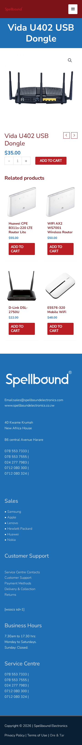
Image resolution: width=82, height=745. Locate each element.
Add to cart (51, 160)
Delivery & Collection (20, 589)
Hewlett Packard (19, 528)
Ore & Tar (57, 735)
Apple (11, 517)
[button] (70, 60)
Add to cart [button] (17, 249)
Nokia (11, 539)
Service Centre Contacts (22, 572)
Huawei (13, 534)
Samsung (14, 511)
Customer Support (18, 577)
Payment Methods (18, 583)
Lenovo (12, 523)
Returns (10, 594)
